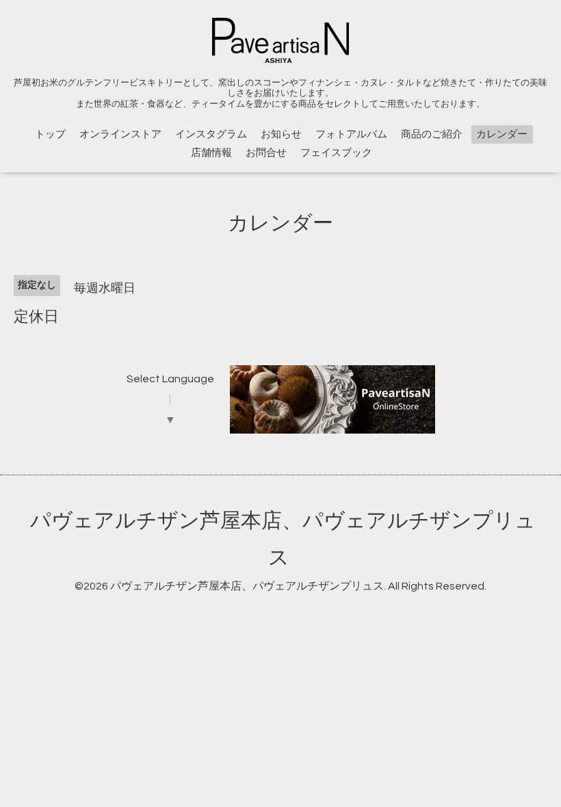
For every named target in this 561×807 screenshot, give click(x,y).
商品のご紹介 (431, 134)
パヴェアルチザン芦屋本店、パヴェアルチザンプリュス (247, 586)
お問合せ (266, 153)
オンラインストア (120, 134)
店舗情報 (211, 153)
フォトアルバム (351, 134)
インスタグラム (211, 134)
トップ (50, 134)
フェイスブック (336, 153)
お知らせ (281, 134)
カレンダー (501, 134)
